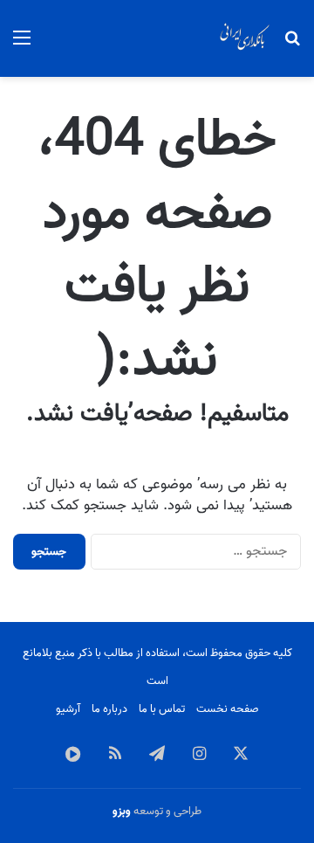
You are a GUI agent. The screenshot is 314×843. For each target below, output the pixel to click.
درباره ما (109, 709)
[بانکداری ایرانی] (244, 38)
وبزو (122, 811)
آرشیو (68, 709)
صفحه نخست (227, 709)
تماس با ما (162, 709)
